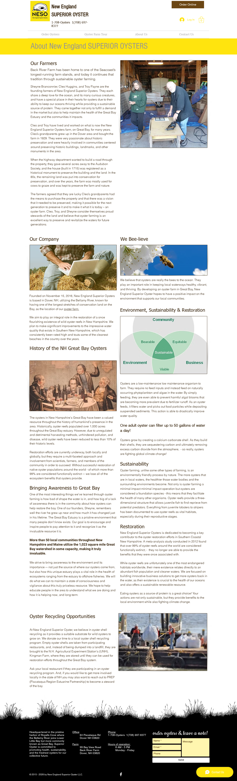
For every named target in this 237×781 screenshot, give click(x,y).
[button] (201, 19)
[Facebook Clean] (121, 774)
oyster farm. (71, 309)
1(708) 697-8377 (136, 735)
